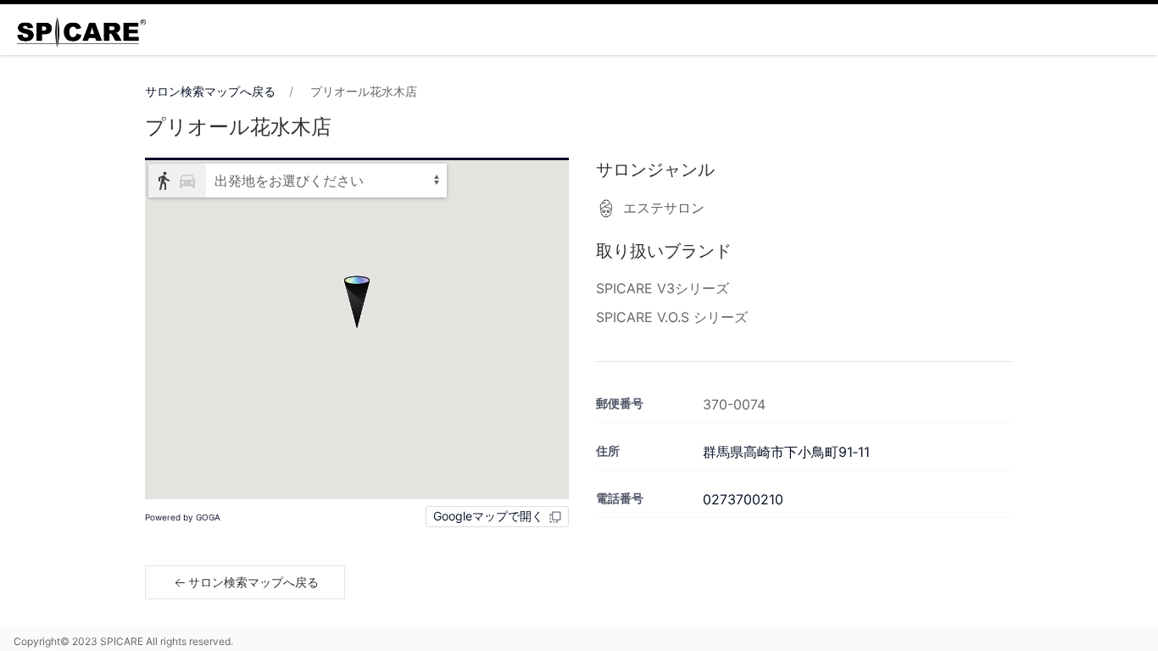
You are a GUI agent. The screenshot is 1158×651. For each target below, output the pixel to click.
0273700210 (743, 499)
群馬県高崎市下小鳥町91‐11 (786, 451)
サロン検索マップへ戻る (210, 91)
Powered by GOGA (182, 517)
